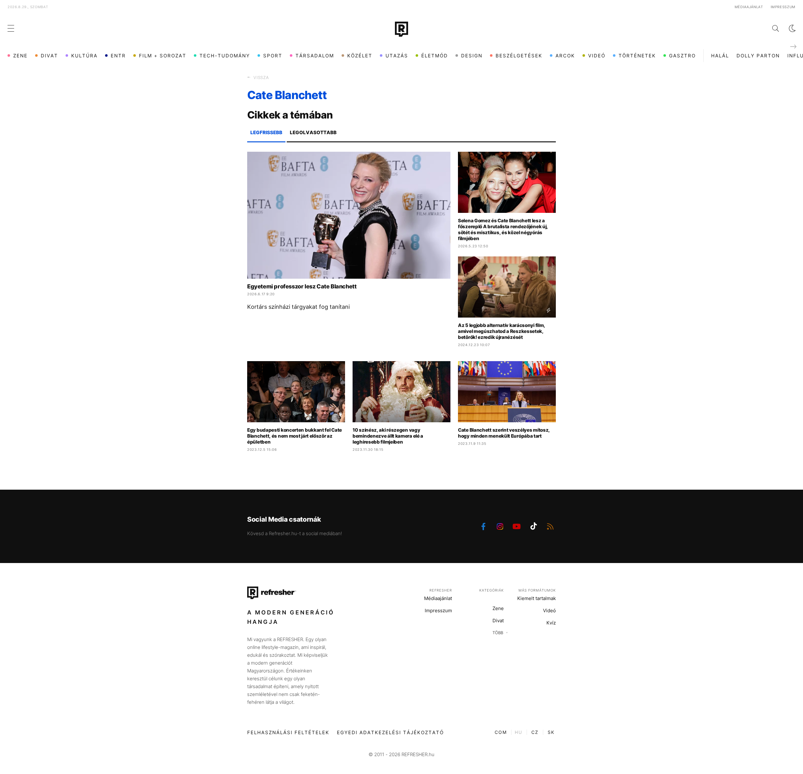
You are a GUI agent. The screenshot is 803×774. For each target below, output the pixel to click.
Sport (272, 56)
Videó (596, 56)
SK (551, 732)
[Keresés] (770, 28)
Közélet (359, 56)
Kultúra (84, 56)
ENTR (118, 56)
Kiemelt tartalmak (536, 598)
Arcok (565, 56)
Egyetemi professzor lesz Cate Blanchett (301, 286)
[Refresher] (401, 29)
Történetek (637, 56)
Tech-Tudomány (224, 56)
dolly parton (758, 56)
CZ (535, 732)
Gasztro (682, 56)
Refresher (440, 590)
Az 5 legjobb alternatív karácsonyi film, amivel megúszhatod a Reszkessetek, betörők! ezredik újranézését (501, 331)
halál (720, 56)
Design (471, 56)
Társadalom (314, 56)
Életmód (434, 56)
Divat (49, 56)
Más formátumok (537, 590)
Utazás (397, 56)
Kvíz (551, 623)
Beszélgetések (519, 56)
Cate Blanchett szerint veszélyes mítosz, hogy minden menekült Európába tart (504, 433)
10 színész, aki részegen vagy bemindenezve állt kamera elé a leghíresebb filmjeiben (388, 436)
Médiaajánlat (749, 7)
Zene (20, 56)
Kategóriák (491, 590)
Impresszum (783, 7)
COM (501, 732)
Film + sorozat (162, 56)
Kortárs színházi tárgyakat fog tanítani (298, 306)
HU (518, 732)
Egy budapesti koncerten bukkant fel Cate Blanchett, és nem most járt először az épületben (294, 436)
